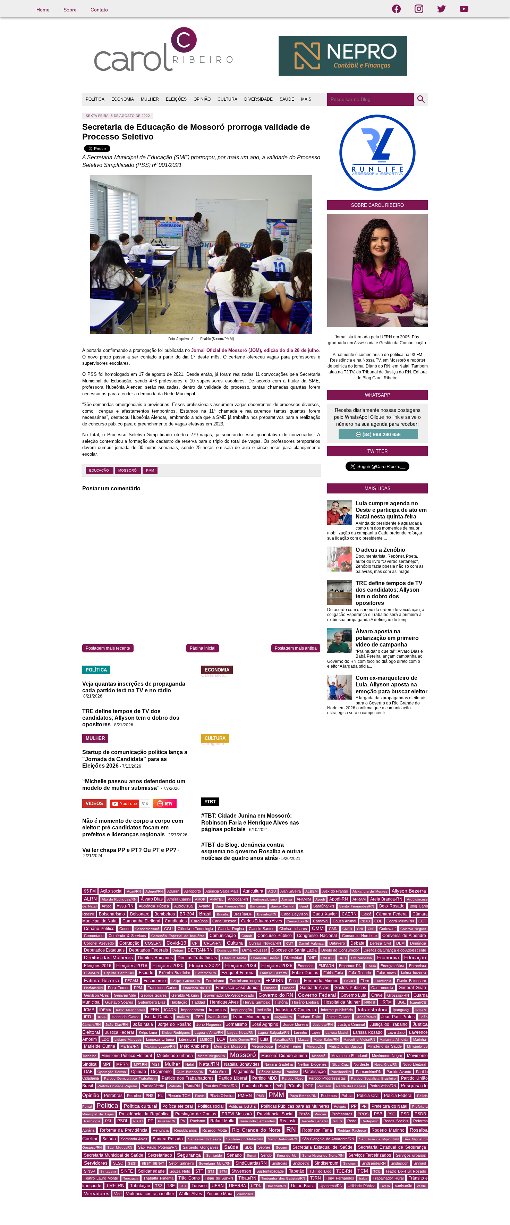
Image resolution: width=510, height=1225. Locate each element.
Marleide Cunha (99, 1046)
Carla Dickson (224, 921)
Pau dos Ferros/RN (220, 1086)
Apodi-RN (338, 899)
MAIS (306, 99)
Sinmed (420, 1163)
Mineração (315, 1046)
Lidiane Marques (128, 1039)
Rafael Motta (222, 1120)
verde (421, 1186)
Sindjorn (349, 1163)
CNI (360, 929)
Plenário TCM (179, 1095)
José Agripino (265, 1024)
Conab (246, 936)
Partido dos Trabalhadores (187, 1078)
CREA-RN (212, 943)
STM (223, 1171)
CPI (195, 943)
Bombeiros (164, 914)
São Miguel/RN (119, 1147)
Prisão (304, 1114)
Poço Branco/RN (303, 1096)
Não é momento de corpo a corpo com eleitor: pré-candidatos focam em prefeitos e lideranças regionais (132, 827)
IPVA (102, 1017)
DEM (400, 943)
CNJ (371, 929)
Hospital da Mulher (342, 1002)
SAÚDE (287, 99)
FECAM (131, 981)
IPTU (88, 1017)
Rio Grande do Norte (256, 1130)
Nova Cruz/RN (386, 1064)
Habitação (178, 1002)
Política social (211, 1106)
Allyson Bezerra (409, 891)
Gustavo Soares (119, 1002)
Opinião (138, 1071)
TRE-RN (115, 1185)
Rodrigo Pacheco (352, 1130)
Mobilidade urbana (175, 1055)
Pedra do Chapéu (350, 1086)
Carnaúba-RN (297, 921)
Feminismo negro (245, 981)
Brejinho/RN (266, 914)
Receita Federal (315, 1121)
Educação (99, 470)
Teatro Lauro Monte (101, 1178)
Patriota (175, 1086)
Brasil (205, 913)
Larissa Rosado (368, 1032)
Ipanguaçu (401, 1010)
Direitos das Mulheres (108, 957)
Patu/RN (193, 1086)
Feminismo (215, 981)
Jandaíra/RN (366, 1017)
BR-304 (187, 914)
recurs (337, 1121)
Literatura (187, 1039)
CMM (318, 928)
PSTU (138, 1121)
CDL (378, 921)
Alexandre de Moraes (369, 891)
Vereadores (96, 1193)
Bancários (258, 906)
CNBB (347, 929)
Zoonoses (245, 1194)
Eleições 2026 (276, 965)
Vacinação (403, 1186)
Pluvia (200, 1096)
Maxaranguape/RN (160, 1046)
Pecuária (324, 1086)
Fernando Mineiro (321, 980)
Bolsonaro (140, 914)
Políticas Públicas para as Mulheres (295, 1106)
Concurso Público (274, 935)
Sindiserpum (326, 1163)
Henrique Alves (224, 1002)
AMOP (200, 899)
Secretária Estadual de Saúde (322, 1147)
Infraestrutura (373, 1009)
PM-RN (245, 1095)
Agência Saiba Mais (221, 891)
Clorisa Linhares (293, 929)
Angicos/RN (238, 899)
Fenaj (293, 981)
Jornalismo (236, 1024)
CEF (422, 921)
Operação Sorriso (111, 1072)
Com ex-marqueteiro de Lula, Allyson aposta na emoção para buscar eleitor (391, 684)
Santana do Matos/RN (244, 1139)
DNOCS (327, 958)
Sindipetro (300, 1163)
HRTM (386, 1002)
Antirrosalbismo (265, 899)
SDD (249, 1147)
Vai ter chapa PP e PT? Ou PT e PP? (129, 850)
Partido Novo (293, 1078)
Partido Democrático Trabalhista (130, 1078)
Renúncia (161, 1130)
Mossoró (128, 470)
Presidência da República (144, 1114)
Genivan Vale (125, 995)
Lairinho (300, 1032)
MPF (107, 1064)
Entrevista (417, 966)
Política (107, 1105)
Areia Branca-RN (386, 899)
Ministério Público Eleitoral (126, 1055)
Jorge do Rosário (174, 1024)
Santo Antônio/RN (282, 1139)
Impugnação (241, 1010)
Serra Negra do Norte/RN (322, 1155)
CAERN (349, 914)
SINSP (89, 1171)
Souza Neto (180, 1171)
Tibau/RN (247, 1178)
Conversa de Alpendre (404, 935)
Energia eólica (393, 966)
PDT (309, 1086)
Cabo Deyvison (294, 914)
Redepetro (370, 1121)
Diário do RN (227, 950)
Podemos (329, 1095)
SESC (118, 1163)
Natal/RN (209, 1064)
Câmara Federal (391, 914)
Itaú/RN (183, 1017)
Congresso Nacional (317, 935)
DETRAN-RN (200, 950)
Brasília (223, 914)
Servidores (96, 1163)
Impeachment (192, 1010)
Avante (204, 906)
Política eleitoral (177, 1106)
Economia (388, 957)
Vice (117, 1194)
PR (364, 1106)
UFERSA (237, 1185)
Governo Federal (316, 995)
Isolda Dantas (158, 1016)
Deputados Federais (148, 950)
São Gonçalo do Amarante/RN (328, 1139)
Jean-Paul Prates (398, 1016)
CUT (289, 943)
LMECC (206, 1039)
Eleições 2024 (240, 965)
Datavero (337, 943)
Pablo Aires (218, 1072)
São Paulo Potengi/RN (157, 1147)
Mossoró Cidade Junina (284, 1055)
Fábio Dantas (305, 972)
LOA (221, 1039)
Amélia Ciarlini (178, 899)
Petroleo (134, 1095)
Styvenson (241, 1171)
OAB (88, 1071)
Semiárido (214, 1155)
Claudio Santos (261, 929)
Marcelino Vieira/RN (359, 1039)
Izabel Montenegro (251, 1016)
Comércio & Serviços (127, 935)
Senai (251, 1155)
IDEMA (105, 1010)
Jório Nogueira (208, 1024)
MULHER (150, 99)
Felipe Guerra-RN (185, 981)
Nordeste (361, 1064)
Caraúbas (199, 921)
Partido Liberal (233, 1078)
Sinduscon (399, 1163)
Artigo (106, 906)
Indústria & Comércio (296, 1009)
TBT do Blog (320, 1171)
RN (291, 1129)
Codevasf (387, 929)
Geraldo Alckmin (185, 995)
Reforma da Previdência (123, 1130)
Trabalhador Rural (388, 1178)
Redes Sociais (395, 1121)
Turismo (199, 1185)
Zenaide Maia (219, 1193)
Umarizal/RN (276, 1186)
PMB (260, 1096)
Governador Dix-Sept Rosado (229, 995)
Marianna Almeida (394, 1039)
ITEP (199, 1017)
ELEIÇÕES (176, 99)
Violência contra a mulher (150, 1193)
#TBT (210, 801)
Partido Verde (153, 1086)
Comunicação (223, 935)
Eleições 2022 (204, 965)
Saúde (231, 1147)
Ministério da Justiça (345, 1046)
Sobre (70, 9)
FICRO (349, 981)
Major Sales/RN (326, 1039)
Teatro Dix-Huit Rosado (405, 1171)
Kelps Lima (148, 1032)
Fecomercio (155, 980)
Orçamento (161, 1071)
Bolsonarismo (112, 914)
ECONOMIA (122, 99)
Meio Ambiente (194, 1046)
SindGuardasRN (251, 1163)
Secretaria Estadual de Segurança (392, 1147)
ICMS (89, 1009)
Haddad (198, 1002)
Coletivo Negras (413, 929)
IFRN (154, 1009)
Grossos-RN (398, 995)
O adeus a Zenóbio (380, 550)
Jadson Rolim (309, 1017)
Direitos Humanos (155, 957)
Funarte (270, 988)
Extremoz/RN (205, 973)
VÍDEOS (94, 803)
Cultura (235, 943)
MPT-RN (140, 1064)
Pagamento (243, 1071)
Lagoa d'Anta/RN (209, 1032)
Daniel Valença (311, 943)
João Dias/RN (116, 1025)
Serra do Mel (287, 1155)
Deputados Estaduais (104, 950)
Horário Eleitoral (305, 1002)
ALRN (90, 899)
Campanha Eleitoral (141, 921)
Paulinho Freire (256, 1085)
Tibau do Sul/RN (219, 1178)
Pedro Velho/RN (382, 1086)
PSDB (420, 1114)
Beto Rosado (392, 906)
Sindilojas (279, 1163)
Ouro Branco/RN (190, 1072)
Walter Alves (190, 1193)
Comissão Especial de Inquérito (177, 936)
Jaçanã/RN (283, 1017)
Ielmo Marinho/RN (130, 1010)
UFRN (256, 1186)
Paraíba (292, 1072)
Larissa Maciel (336, 1032)
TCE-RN (344, 1171)
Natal (189, 1064)
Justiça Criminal (351, 1024)
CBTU (365, 921)
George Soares (154, 995)
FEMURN (274, 980)
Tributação (140, 1185)
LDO (106, 1039)
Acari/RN (134, 891)
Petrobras (113, 1095)
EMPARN (326, 966)
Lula (264, 1039)
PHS (149, 1095)
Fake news (386, 973)
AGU (272, 891)
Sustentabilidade (270, 1171)
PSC (391, 1114)
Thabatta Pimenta (158, 1178)
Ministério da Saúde (384, 1046)
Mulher (172, 1064)
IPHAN (420, 1010)
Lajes (316, 1032)
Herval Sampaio (256, 1002)
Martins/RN (129, 1046)
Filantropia (383, 981)
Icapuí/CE (418, 1002)
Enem (371, 966)
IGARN (170, 1010)
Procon (320, 1114)
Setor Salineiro (181, 1163)
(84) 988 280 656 (382, 434)
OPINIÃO (202, 99)
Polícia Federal (398, 1095)
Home (43, 9)
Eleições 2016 (97, 965)
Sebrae (264, 1147)
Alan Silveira (290, 891)
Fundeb (288, 988)
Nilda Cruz (340, 1064)
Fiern (364, 981)
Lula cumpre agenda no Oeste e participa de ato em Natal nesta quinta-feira (391, 509)
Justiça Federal (119, 1032)
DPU (342, 958)
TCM (362, 1171)
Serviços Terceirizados (369, 1155)
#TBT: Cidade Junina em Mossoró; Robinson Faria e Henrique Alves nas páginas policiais (250, 822)
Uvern (385, 1186)
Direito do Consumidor (340, 950)
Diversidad (293, 958)
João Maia (143, 1024)
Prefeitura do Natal (390, 1106)
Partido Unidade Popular (117, 1086)
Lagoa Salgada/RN (273, 1032)
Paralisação (314, 1071)
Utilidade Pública (361, 1186)
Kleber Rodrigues (176, 1032)
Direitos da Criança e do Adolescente (395, 950)
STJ (211, 1171)
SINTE (127, 1171)
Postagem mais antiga (296, 648)
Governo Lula (353, 995)
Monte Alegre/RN (211, 1056)
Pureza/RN (166, 1121)
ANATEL (216, 899)
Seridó (266, 1155)
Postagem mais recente (108, 648)
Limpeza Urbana (160, 1039)
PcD (279, 1086)
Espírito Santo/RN (119, 973)
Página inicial (202, 648)
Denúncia (418, 943)
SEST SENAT (153, 1163)
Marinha (419, 1039)
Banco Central (282, 906)
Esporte (146, 972)
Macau (303, 1039)
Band (303, 906)
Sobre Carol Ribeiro (377, 205)
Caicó (366, 914)
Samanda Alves (134, 1139)
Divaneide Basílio (265, 958)
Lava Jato (396, 1032)
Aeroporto (192, 891)
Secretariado (160, 1155)
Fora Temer (118, 988)
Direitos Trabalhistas (197, 957)
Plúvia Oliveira (221, 1095)
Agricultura (253, 891)
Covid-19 (176, 943)
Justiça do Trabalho (388, 1024)
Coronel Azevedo (99, 943)
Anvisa (286, 899)
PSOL (122, 1120)
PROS (363, 1114)
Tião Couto (189, 1178)
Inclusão (264, 1010)
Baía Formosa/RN (230, 906)
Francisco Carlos (162, 988)
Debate (357, 943)
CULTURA (227, 99)
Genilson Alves (96, 995)
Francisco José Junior (237, 987)
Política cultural (141, 1106)
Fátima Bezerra (101, 980)
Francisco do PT (197, 988)
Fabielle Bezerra (273, 973)
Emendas (306, 966)
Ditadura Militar (234, 958)
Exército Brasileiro (174, 973)
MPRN (122, 1064)
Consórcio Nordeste (359, 935)
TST (183, 1186)
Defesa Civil (380, 943)
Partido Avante (398, 1072)
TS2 (158, 1186)
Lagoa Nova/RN (240, 1032)
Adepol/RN (154, 891)
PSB (378, 1114)
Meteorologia (262, 1046)
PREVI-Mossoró (237, 1114)
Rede (351, 1121)
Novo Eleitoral (414, 1064)
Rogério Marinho (388, 1130)
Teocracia (130, 1178)
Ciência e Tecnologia (195, 929)
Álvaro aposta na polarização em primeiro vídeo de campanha (387, 638)
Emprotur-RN (350, 966)
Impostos (217, 1009)
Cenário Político (99, 928)
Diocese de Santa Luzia (294, 950)
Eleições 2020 (168, 965)
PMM (150, 470)
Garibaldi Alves (314, 987)
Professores (342, 1114)
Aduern (173, 891)
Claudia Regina (231, 929)
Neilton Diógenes (312, 1064)
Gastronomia (382, 988)
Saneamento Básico (204, 1139)
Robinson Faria (317, 1130)
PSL (108, 1121)
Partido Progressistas (327, 1078)
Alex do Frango (335, 891)
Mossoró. (319, 1056)
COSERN (153, 943)
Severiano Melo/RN (214, 1163)
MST (156, 1064)
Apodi (320, 899)
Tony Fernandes (340, 1178)
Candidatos (176, 921)
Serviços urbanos (411, 1155)
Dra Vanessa (361, 958)
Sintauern (108, 1171)
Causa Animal (344, 921)
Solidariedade (151, 1171)
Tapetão (296, 1171)
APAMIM (304, 899)
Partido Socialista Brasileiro (373, 1078)
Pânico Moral (269, 1072)
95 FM (90, 891)
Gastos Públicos (350, 987)
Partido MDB (264, 1078)
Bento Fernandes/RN (356, 906)
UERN (218, 1185)
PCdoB (294, 1085)
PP (354, 1106)
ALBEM (311, 891)
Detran (177, 950)
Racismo (197, 1121)
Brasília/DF (242, 914)
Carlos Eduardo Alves (261, 921)
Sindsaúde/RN (374, 1163)
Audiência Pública (154, 906)
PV (182, 1121)
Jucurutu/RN (323, 1025)
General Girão (412, 987)
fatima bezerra (413, 973)
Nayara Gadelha (278, 1064)
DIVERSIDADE (258, 99)
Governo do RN (275, 995)
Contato (99, 9)
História (281, 1002)
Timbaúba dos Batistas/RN (283, 1178)
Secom (281, 1147)
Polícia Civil (368, 1095)
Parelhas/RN (341, 1072)
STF (199, 1171)
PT (150, 1120)
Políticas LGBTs (242, 1106)
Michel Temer (289, 1046)
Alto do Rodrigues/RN (119, 899)
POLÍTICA (95, 99)
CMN (333, 929)
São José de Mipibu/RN (378, 1139)
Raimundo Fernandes (257, 1121)
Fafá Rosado (359, 973)
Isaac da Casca (125, 1017)
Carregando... (214, 675)
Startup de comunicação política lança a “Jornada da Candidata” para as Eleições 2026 (134, 758)
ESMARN (91, 973)
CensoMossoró (147, 929)
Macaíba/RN (283, 1039)
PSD (405, 1114)
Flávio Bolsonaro (411, 981)
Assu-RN (125, 906)
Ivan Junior (218, 1017)
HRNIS (369, 1002)
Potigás (340, 1106)
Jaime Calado (338, 1017)
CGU (168, 929)
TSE (171, 1185)
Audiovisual (183, 906)
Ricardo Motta (214, 1130)
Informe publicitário (337, 1010)
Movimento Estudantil (349, 1056)
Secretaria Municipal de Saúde (113, 1155)
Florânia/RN (93, 988)
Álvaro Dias (152, 899)
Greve (377, 995)
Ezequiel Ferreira (238, 972)
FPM (138, 988)
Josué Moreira (295, 1024)
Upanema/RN (331, 1186)
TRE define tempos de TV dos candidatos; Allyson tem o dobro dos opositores (130, 717)
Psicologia (92, 1121)
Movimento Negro (387, 1056)
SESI (132, 1163)
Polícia (346, 1095)
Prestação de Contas (195, 1114)
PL (160, 1095)
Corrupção (129, 943)
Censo (124, 929)
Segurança (189, 1155)
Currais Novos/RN (265, 943)
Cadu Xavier (325, 914)
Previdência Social (275, 1114)
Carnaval (320, 921)
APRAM (359, 899)
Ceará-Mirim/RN (400, 921)
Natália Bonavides (242, 1064)
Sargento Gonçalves (201, 1147)
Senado (234, 1155)
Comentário (93, 935)
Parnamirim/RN (369, 1072)
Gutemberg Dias (151, 1002)
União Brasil (303, 1185)
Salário (109, 1139)
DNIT (311, 958)
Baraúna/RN (323, 906)
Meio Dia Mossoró (230, 1046)
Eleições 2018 (131, 965)
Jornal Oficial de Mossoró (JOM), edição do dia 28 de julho (255, 350)
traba (363, 1178)
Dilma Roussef (254, 950)
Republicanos (185, 1130)
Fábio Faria (333, 973)
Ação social (111, 891)
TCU (376, 1171)
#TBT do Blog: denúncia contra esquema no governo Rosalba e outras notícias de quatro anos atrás (252, 851)
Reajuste (288, 1120)
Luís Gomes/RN (243, 1039)
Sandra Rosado (168, 1139)
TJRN (315, 1178)
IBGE (401, 1002)
